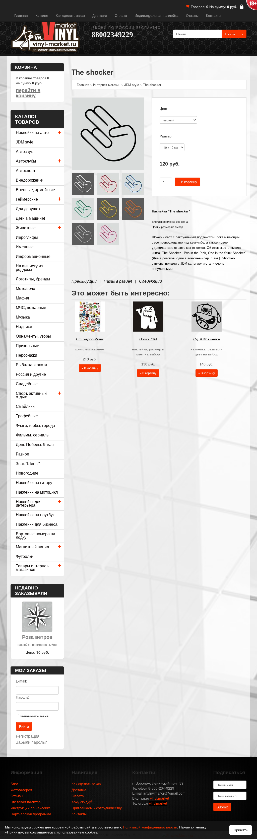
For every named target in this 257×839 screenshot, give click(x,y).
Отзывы (192, 15)
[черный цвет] (108, 133)
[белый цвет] (83, 183)
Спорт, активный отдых (31, 395)
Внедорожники (29, 180)
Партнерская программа (31, 813)
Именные (25, 247)
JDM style (24, 142)
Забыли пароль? (31, 742)
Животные (26, 228)
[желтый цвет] (108, 208)
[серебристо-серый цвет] (83, 233)
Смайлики (25, 406)
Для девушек (28, 209)
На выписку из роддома (29, 268)
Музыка (23, 317)
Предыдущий (84, 281)
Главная (21, 15)
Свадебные (27, 384)
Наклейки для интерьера (28, 503)
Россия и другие (31, 374)
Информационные (33, 256)
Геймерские (27, 199)
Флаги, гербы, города (35, 425)
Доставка (99, 15)
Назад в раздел (118, 281)
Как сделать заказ (70, 15)
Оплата (121, 15)
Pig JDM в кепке (206, 339)
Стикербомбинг (90, 339)
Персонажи (26, 355)
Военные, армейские (35, 190)
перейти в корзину (28, 93)
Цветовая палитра (26, 801)
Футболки (24, 556)
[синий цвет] (133, 183)
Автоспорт (25, 171)
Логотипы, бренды (33, 279)
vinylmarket (158, 803)
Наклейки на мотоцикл (37, 492)
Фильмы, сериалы (32, 435)
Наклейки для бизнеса (36, 524)
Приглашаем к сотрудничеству (97, 807)
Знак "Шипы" (28, 464)
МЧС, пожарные (31, 308)
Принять (240, 830)
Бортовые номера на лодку (35, 536)
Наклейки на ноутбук (35, 515)
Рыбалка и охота (31, 365)
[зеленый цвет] (83, 208)
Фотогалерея (21, 789)
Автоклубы (26, 161)
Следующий (150, 281)
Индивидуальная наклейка (156, 15)
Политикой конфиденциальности (150, 827)
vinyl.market (159, 798)
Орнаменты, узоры (33, 336)
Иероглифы (27, 237)
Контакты (213, 15)
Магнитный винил (32, 547)
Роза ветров (37, 637)
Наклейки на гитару (34, 483)
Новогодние (27, 473)
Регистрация (27, 736)
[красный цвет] (108, 183)
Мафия (22, 298)
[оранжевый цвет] (133, 208)
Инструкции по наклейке (31, 807)
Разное (22, 454)
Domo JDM (148, 339)
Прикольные (27, 346)
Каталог (41, 15)
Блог (14, 783)
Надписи (24, 327)
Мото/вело (25, 288)
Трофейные (27, 416)
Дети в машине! (30, 218)
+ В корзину (187, 182)
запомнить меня (34, 715)
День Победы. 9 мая (35, 444)
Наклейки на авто (32, 132)
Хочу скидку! (82, 801)
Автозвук (24, 151)
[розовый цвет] (108, 233)
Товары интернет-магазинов (32, 568)
